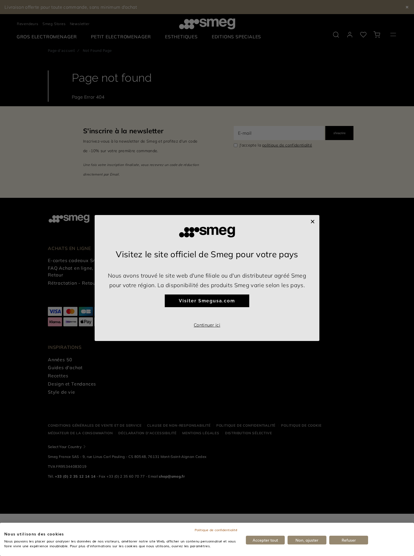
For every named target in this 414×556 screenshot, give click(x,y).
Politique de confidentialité (216, 529)
